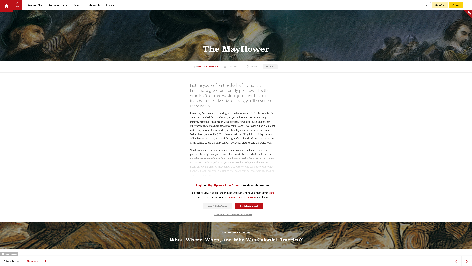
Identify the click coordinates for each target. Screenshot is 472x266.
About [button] (77, 5)
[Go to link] (6, 6)
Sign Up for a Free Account (224, 185)
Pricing (110, 5)
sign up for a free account (242, 197)
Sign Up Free (439, 5)
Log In (457, 5)
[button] (232, 67)
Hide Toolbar (11, 254)
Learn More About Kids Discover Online (233, 215)
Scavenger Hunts (58, 5)
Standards (94, 5)
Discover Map (35, 5)
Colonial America (208, 66)
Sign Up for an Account (249, 206)
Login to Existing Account (217, 206)
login (272, 192)
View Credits (270, 67)
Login (199, 185)
